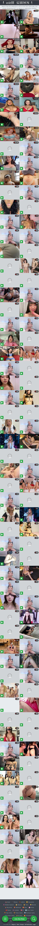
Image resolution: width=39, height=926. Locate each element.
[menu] (5, 919)
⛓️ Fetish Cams (9, 915)
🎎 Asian (7, 902)
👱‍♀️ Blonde (33, 905)
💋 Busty (8, 910)
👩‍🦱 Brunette (8, 907)
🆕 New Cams (29, 910)
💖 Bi (22, 910)
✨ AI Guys (8, 918)
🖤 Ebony (14, 902)
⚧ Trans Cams (18, 913)
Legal (34, 924)
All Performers (28, 924)
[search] (33, 919)
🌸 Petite (31, 907)
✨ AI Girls (19, 915)
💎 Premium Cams (29, 913)
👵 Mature (19, 905)
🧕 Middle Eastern (8, 905)
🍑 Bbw (25, 907)
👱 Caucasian (30, 902)
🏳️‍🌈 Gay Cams (8, 913)
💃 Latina (22, 902)
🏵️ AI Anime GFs (29, 915)
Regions (14, 924)
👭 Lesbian (15, 910)
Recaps (22, 924)
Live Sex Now (20, 919)
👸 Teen (25, 905)
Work (18, 924)
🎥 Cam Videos (29, 918)
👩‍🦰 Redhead (17, 907)
